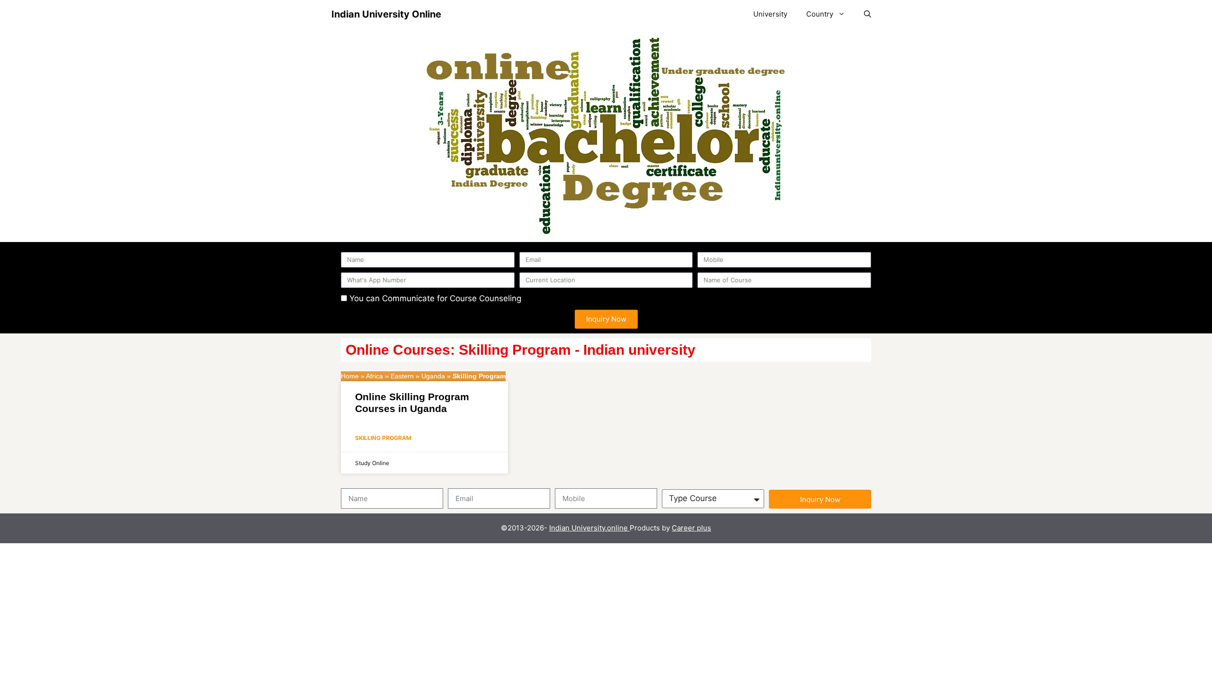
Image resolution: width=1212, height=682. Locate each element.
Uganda (433, 376)
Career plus (691, 527)
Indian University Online (386, 14)
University (770, 13)
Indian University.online (589, 527)
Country (819, 13)
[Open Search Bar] (868, 14)
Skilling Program (383, 437)
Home (350, 376)
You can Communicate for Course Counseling (435, 298)
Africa (374, 376)
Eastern (402, 376)
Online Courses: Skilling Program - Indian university (520, 350)
